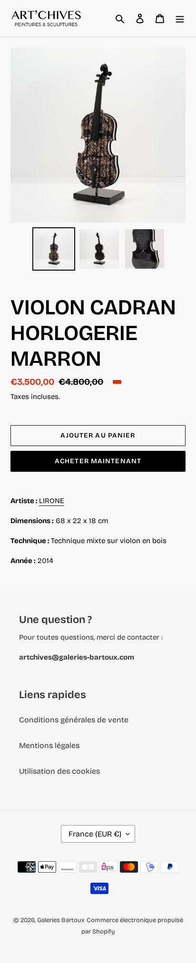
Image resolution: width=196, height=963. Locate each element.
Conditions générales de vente (73, 719)
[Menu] (180, 18)
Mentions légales (49, 745)
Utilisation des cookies (59, 771)
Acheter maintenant (98, 461)
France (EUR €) (95, 833)
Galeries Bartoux (61, 920)
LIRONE (51, 500)
